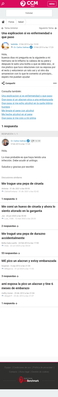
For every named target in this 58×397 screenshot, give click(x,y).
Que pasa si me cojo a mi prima (19, 118)
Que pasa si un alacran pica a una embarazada (27, 99)
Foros (11, 22)
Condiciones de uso (22, 367)
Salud (21, 22)
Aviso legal (24, 372)
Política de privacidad (42, 367)
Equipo (8, 367)
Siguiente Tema (46, 28)
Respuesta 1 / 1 (10, 134)
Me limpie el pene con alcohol (18, 110)
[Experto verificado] (31, 47)
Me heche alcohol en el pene (17, 114)
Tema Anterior (11, 28)
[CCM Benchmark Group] (29, 380)
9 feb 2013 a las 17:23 (43, 47)
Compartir (10, 83)
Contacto (13, 372)
